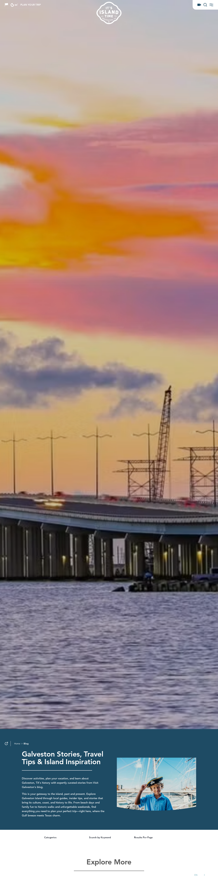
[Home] (121, 13)
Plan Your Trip (30, 5)
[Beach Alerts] (6, 5)
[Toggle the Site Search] (205, 5)
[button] (200, 875)
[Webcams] (199, 5)
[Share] (6, 743)
